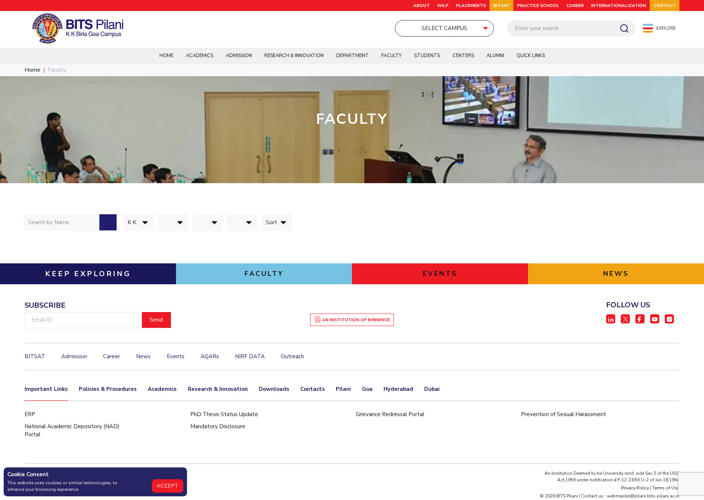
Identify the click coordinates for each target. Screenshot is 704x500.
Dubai (432, 389)
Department (352, 55)
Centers (463, 55)
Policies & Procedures (108, 389)
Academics (199, 55)
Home (166, 55)
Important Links (46, 389)
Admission (239, 55)
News (143, 356)
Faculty (391, 55)
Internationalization (618, 5)
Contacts (312, 389)
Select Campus (444, 28)
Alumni (495, 55)
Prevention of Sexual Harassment (563, 414)
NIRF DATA (250, 356)
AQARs (210, 356)
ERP (30, 414)
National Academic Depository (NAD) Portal (72, 430)
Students (427, 55)
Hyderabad (398, 389)
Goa (367, 389)
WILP (442, 5)
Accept (168, 485)
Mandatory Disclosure (217, 426)
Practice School (538, 5)
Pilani (343, 389)
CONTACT (664, 5)
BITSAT (501, 5)
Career (575, 5)
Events (175, 356)
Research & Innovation (294, 55)
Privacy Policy (635, 488)
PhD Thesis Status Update (224, 414)
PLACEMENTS (471, 5)
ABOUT (421, 5)
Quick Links (531, 55)
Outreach (292, 356)
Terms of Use (665, 488)
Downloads (274, 389)
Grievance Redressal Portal (390, 414)
